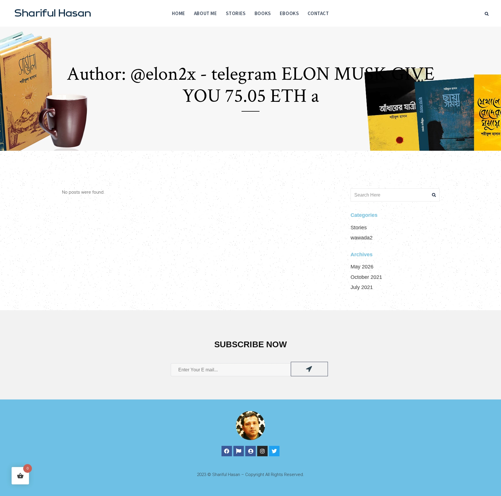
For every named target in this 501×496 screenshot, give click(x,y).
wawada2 (362, 238)
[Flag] (238, 451)
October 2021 (366, 277)
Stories (359, 227)
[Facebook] (227, 451)
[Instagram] (262, 451)
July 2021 (362, 287)
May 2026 (362, 267)
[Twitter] (274, 451)
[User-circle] (250, 451)
